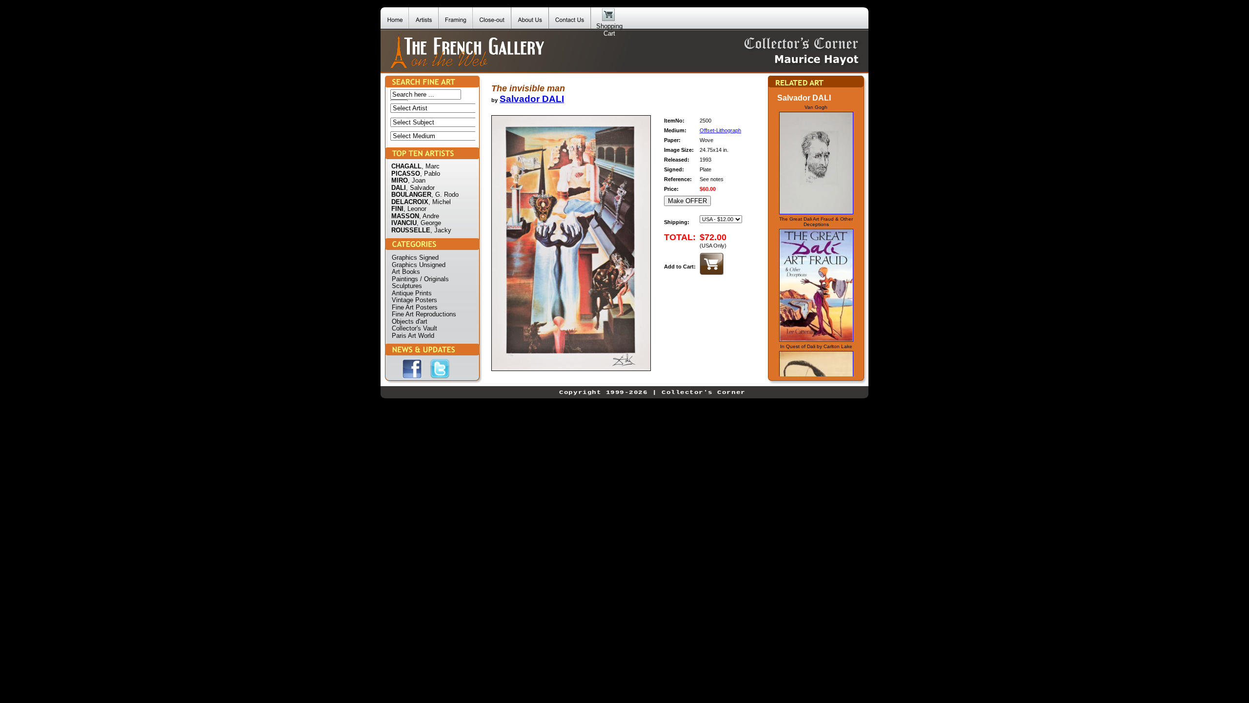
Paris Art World (413, 335)
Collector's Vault (414, 328)
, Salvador (420, 187)
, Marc (431, 166)
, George (429, 223)
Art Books (406, 271)
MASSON (405, 216)
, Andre (429, 216)
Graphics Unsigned (418, 265)
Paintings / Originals (420, 279)
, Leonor (414, 208)
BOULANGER (411, 194)
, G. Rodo (445, 194)
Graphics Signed (415, 257)
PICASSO (405, 173)
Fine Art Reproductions (424, 314)
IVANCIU (404, 223)
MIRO (399, 180)
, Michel (439, 202)
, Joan (416, 180)
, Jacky (440, 230)
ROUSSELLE (410, 230)
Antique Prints (412, 293)
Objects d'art (409, 321)
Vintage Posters (414, 300)
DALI (398, 187)
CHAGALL (406, 166)
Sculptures (407, 285)
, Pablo (430, 173)
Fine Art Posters (415, 307)
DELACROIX (409, 202)
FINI (397, 208)
